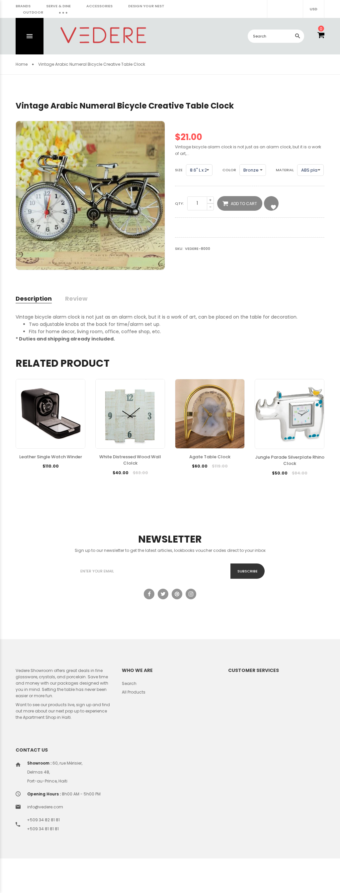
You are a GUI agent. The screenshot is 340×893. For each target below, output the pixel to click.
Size (179, 170)
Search (129, 683)
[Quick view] (66, 476)
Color (229, 170)
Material (285, 170)
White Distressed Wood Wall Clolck (130, 460)
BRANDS (23, 6)
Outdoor (33, 12)
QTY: (179, 203)
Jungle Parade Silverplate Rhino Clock (289, 460)
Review (76, 298)
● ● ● (63, 12)
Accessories (99, 6)
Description (34, 298)
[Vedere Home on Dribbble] (177, 594)
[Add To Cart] (34, 476)
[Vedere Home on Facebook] (149, 594)
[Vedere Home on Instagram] (191, 594)
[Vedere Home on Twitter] (163, 594)
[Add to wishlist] (50, 476)
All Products (133, 692)
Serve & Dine (58, 6)
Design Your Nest (146, 6)
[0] (320, 36)
